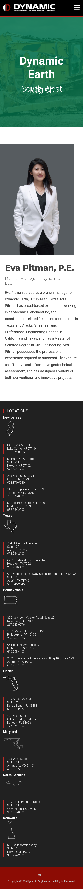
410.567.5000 (16, 769)
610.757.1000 (16, 665)
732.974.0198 (16, 452)
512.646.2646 (16, 584)
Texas (7, 515)
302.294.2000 (16, 855)
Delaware (10, 818)
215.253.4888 (16, 638)
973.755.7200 (16, 469)
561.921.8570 (16, 709)
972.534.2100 (16, 553)
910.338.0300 (16, 812)
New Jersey (12, 417)
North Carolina (14, 775)
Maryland (10, 732)
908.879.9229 (16, 482)
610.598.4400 (16, 651)
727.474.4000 (16, 726)
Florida (8, 671)
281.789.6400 (16, 567)
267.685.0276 (16, 624)
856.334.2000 (16, 510)
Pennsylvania (13, 590)
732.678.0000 (16, 496)
